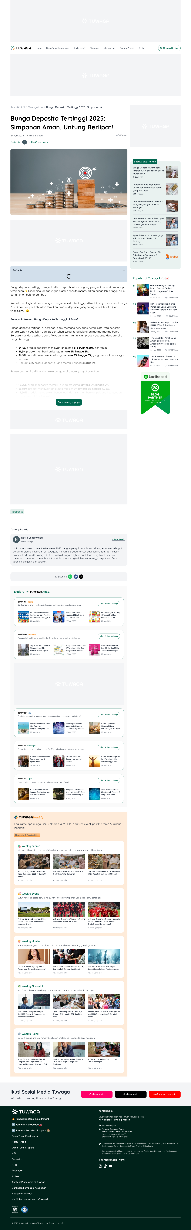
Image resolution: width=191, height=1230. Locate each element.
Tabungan (17, 1170)
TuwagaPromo (127, 48)
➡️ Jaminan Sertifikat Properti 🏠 (31, 1130)
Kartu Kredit (80, 48)
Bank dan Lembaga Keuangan (29, 1187)
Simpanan (109, 48)
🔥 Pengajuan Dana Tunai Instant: (31, 1118)
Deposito (18, 511)
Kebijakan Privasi (22, 1193)
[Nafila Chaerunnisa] (17, 539)
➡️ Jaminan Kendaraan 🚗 (27, 1124)
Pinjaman (94, 48)
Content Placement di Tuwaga (28, 1181)
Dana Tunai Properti (23, 1147)
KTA (14, 1153)
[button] (124, 270)
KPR (14, 1164)
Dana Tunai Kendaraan (57, 48)
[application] (99, 48)
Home (39, 48)
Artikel (142, 48)
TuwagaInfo (35, 107)
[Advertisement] (95, 21)
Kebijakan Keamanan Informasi (30, 1199)
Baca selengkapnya (69, 402)
